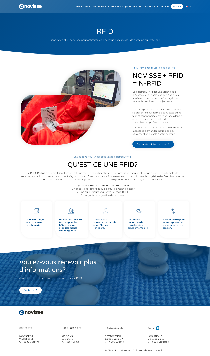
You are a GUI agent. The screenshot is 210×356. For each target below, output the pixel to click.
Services (137, 6)
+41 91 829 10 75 (71, 328)
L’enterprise (90, 6)
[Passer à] (188, 6)
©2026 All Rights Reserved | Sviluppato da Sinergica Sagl (133, 350)
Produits (102, 6)
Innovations (149, 6)
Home (79, 6)
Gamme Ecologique (121, 6)
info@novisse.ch (114, 328)
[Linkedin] (157, 328)
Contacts (164, 6)
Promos (177, 6)
